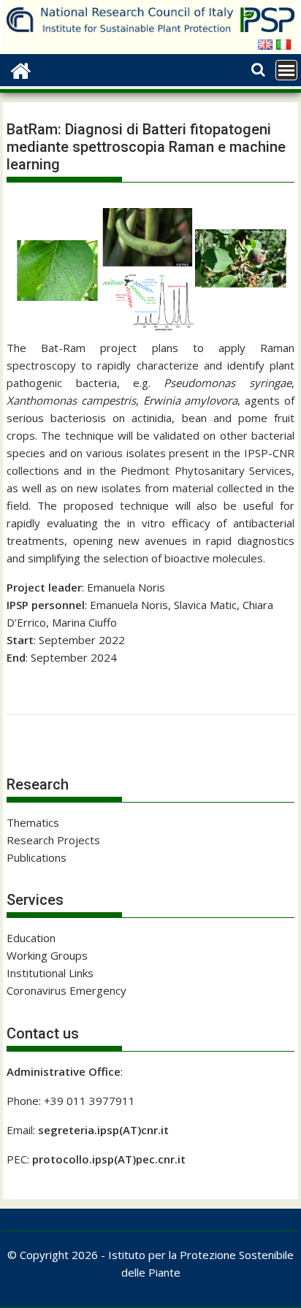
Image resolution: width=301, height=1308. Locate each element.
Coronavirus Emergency (66, 990)
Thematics (33, 822)
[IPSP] (20, 69)
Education (31, 937)
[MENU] (286, 70)
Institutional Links (50, 972)
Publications (36, 857)
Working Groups (47, 955)
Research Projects (53, 840)
